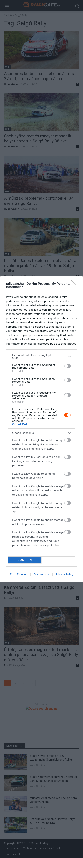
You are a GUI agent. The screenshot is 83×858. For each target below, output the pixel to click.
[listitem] (41, 356)
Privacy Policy (64, 574)
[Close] (75, 284)
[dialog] (41, 429)
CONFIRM (25, 559)
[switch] (67, 366)
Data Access (41, 574)
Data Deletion (18, 574)
